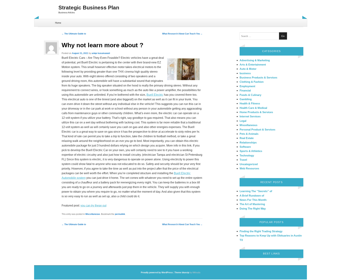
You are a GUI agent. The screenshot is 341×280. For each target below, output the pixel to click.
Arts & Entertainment (253, 64)
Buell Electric (155, 94)
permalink (120, 214)
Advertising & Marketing (255, 60)
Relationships (248, 142)
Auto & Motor (248, 68)
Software (245, 146)
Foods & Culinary (250, 94)
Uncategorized (249, 164)
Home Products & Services (256, 112)
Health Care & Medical (253, 107)
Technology (247, 155)
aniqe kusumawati (101, 53)
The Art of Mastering (252, 204)
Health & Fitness (250, 103)
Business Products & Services (258, 77)
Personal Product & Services (257, 129)
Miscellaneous (92, 214)
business (245, 73)
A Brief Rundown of (252, 195)
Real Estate (247, 138)
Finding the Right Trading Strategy (261, 231)
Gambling (246, 99)
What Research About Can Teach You (182, 33)
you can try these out (93, 205)
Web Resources (249, 168)
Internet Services (250, 116)
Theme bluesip (181, 272)
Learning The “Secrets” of (256, 191)
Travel (243, 159)
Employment (247, 86)
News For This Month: (253, 199)
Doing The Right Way (253, 208)
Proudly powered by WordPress (157, 272)
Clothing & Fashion (252, 81)
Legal (243, 120)
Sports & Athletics (251, 151)
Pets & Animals (249, 133)
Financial (245, 90)
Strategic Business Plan (88, 7)
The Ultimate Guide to (74, 33)
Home (58, 22)
